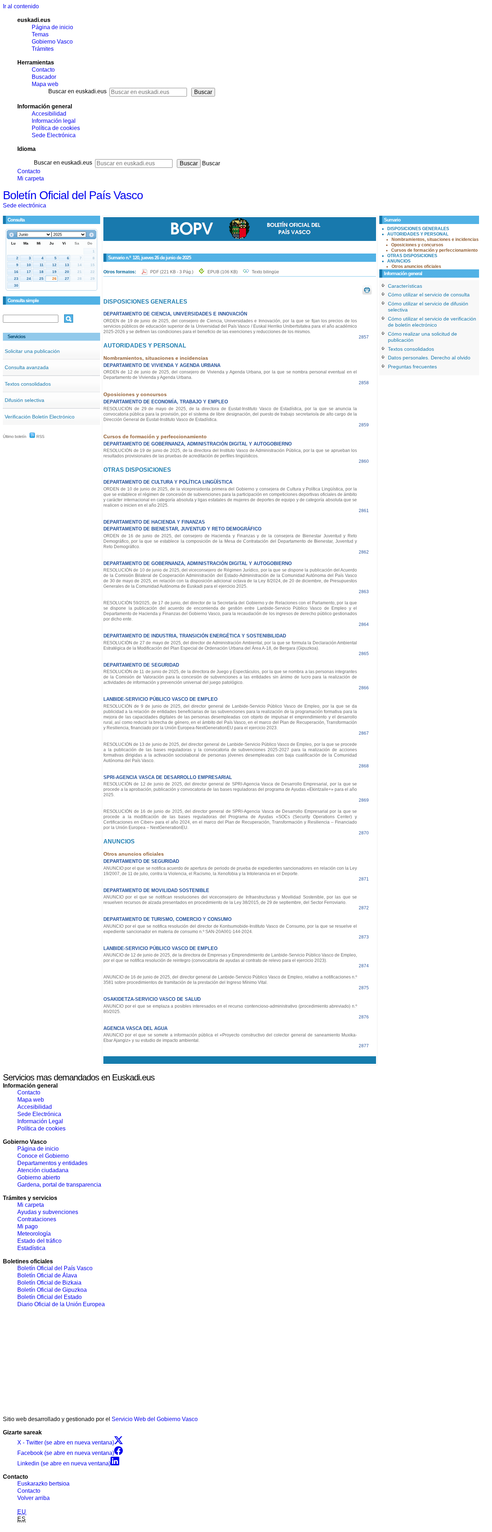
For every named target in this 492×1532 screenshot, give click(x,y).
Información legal (54, 121)
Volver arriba (33, 1498)
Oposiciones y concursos (417, 244)
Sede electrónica (24, 205)
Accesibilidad (49, 114)
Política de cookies (56, 128)
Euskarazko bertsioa (43, 1484)
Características (405, 286)
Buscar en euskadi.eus (77, 91)
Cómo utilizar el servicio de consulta (429, 294)
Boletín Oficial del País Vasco (73, 195)
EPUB (222, 271)
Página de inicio (52, 27)
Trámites (43, 49)
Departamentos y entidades (52, 1163)
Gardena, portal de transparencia (59, 1185)
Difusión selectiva (24, 400)
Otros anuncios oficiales (416, 266)
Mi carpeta (30, 178)
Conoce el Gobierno (43, 1156)
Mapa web (45, 84)
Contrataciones (36, 1219)
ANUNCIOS (399, 261)
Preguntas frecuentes (412, 366)
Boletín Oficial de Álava (47, 1275)
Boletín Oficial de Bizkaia (49, 1283)
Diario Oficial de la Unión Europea (61, 1304)
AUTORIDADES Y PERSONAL (417, 234)
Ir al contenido (21, 6)
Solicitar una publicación (32, 351)
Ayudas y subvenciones (47, 1212)
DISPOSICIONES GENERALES (418, 228)
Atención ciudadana (42, 1170)
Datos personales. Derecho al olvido (429, 357)
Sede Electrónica (54, 135)
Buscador (44, 77)
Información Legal (40, 1121)
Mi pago (27, 1226)
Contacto (43, 70)
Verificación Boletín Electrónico (40, 417)
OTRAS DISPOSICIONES (412, 255)
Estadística (31, 1248)
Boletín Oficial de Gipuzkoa (52, 1290)
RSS (39, 436)
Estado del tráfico (39, 1241)
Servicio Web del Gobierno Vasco (155, 1419)
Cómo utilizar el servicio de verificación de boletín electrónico (432, 322)
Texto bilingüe (265, 271)
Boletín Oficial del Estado (49, 1297)
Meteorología (34, 1234)
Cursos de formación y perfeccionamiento (434, 250)
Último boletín (14, 436)
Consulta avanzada (27, 367)
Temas (40, 34)
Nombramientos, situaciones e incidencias (435, 239)
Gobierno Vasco (52, 42)
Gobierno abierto (38, 1177)
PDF (172, 271)
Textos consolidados (28, 384)
